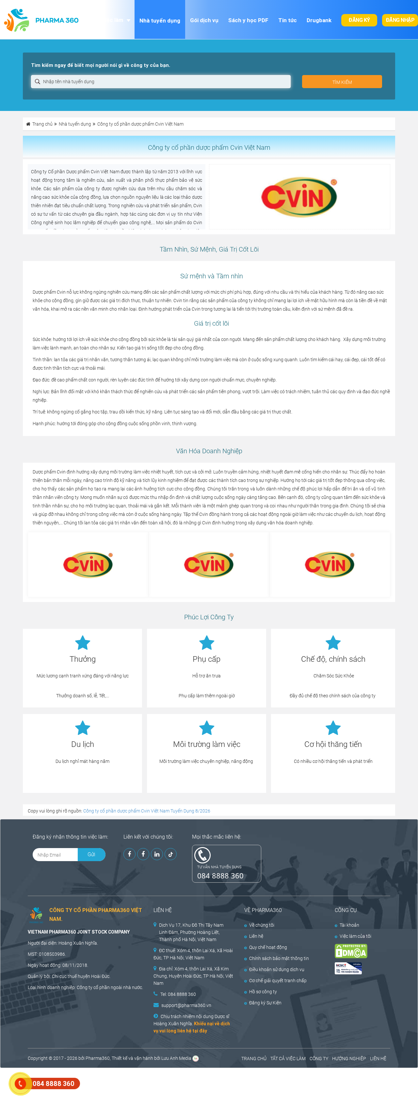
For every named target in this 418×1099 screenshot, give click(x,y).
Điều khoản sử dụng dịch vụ (276, 969)
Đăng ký (359, 20)
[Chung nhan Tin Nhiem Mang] (357, 968)
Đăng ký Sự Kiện (265, 1002)
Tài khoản (349, 925)
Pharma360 (98, 1058)
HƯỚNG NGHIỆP (349, 1058)
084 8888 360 (220, 875)
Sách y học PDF (248, 20)
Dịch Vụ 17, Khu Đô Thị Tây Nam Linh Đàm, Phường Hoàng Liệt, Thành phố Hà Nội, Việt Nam (191, 932)
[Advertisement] (119, 1082)
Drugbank (319, 20)
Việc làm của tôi (355, 936)
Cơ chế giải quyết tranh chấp (278, 980)
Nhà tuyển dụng (159, 20)
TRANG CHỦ (253, 1058)
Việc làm (112, 20)
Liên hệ (256, 936)
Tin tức (287, 20)
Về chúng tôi (261, 925)
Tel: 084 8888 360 (178, 994)
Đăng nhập (400, 20)
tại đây (199, 1030)
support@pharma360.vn (186, 1005)
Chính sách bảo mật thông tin (279, 958)
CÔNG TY (319, 1058)
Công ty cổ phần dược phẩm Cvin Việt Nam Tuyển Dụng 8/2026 (146, 810)
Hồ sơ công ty (263, 991)
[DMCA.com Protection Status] (357, 951)
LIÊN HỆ (378, 1058)
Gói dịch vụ (204, 20)
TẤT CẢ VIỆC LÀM (288, 1058)
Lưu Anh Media (176, 1058)
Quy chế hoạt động (268, 947)
